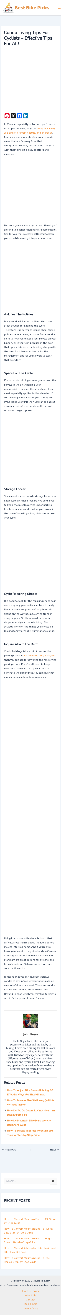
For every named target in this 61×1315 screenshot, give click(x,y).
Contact (30, 1299)
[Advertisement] (30, 80)
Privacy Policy (30, 1308)
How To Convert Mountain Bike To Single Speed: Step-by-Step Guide (28, 1240)
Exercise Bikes (30, 1291)
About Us (30, 1295)
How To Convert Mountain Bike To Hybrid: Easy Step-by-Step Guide (28, 1230)
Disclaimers (30, 1304)
